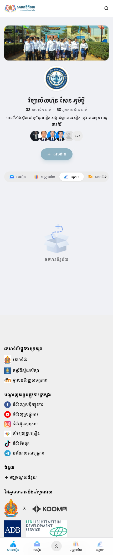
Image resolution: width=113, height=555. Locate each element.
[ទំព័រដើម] (19, 8)
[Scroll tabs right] (106, 177)
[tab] (17, 177)
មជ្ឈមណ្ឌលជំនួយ (22, 477)
